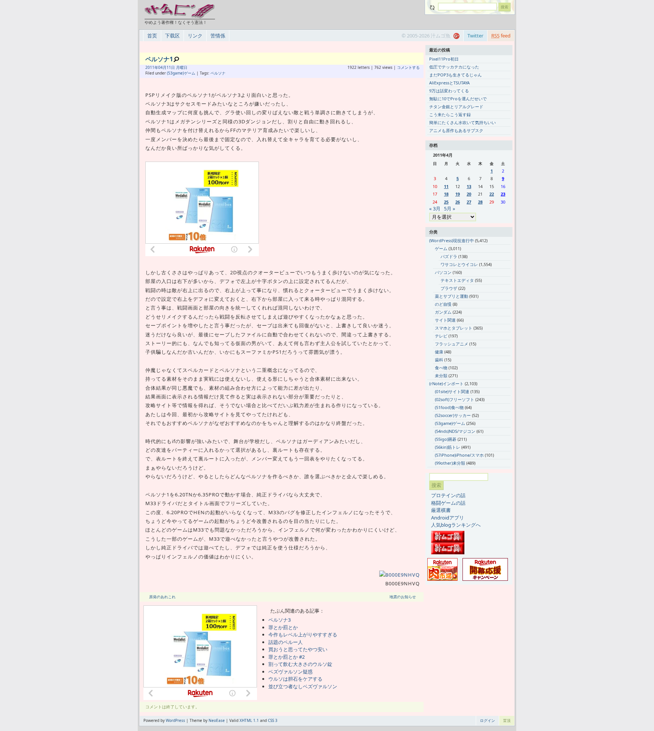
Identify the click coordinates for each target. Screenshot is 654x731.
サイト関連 (445, 320)
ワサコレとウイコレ (459, 264)
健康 (439, 352)
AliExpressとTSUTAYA (449, 83)
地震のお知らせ (402, 596)
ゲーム (441, 248)
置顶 (507, 720)
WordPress (175, 720)
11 (446, 186)
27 (469, 202)
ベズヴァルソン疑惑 (290, 671)
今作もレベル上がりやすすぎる (302, 634)
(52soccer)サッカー (453, 415)
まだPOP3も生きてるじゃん (455, 75)
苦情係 (217, 35)
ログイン (487, 720)
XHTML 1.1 (249, 720)
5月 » (449, 208)
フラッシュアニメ (451, 344)
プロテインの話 (448, 495)
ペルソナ (218, 73)
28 (480, 202)
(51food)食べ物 (449, 407)
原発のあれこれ (162, 596)
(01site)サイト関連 (452, 391)
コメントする (408, 67)
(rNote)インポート (446, 383)
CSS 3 (272, 720)
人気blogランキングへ (456, 524)
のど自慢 (443, 304)
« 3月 (435, 208)
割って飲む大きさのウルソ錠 (300, 664)
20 (469, 194)
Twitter (475, 35)
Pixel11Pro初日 (444, 59)
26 (457, 202)
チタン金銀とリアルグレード (456, 106)
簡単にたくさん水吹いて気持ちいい (462, 122)
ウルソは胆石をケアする (295, 678)
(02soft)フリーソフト (454, 399)
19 (457, 194)
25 (446, 202)
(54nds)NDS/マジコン (455, 431)
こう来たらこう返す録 (450, 114)
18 (446, 194)
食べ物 (441, 367)
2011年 (151, 67)
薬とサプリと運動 (451, 296)
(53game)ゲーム (181, 73)
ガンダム (443, 312)
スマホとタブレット (453, 328)
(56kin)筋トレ (447, 447)
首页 (152, 35)
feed (501, 35)
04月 (162, 67)
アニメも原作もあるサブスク (456, 130)
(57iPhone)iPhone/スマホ (459, 455)
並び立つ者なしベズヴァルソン (302, 686)
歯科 (439, 359)
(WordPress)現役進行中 (451, 240)
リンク (195, 35)
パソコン (443, 272)
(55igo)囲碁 (445, 439)
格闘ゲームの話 (448, 502)
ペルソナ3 (279, 619)
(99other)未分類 (450, 463)
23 (503, 194)
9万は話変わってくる (449, 90)
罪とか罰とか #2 (286, 656)
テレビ (441, 336)
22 (491, 194)
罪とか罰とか (283, 627)
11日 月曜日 (177, 67)
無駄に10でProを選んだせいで (458, 98)
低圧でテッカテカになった (454, 67)
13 (469, 186)
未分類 (441, 375)
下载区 (172, 35)
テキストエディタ (457, 280)
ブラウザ (449, 288)
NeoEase (217, 720)
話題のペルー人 (285, 642)
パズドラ (449, 256)
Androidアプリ (447, 517)
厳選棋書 (441, 510)
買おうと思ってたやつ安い (297, 649)
